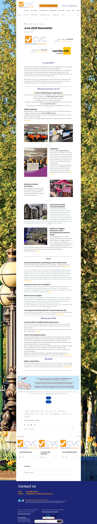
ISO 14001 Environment (45, 14)
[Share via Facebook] (24, 424)
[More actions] (72, 24)
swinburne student (35, 411)
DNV (47, 413)
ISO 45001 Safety (55, 14)
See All (78, 436)
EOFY (46, 411)
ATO (55, 411)
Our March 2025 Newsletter (45, 453)
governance (27, 416)
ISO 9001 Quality (33, 14)
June (51, 411)
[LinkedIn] (19, 500)
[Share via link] (34, 424)
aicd (67, 413)
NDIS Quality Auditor (29, 413)
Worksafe (27, 411)
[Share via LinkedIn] (31, 424)
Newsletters (37, 420)
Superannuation (61, 411)
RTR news (32, 420)
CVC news (26, 14)
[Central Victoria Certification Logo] (27, 444)
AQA (37, 413)
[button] (34, 10)
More (63, 14)
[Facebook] (22, 500)
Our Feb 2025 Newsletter (69, 452)
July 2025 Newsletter (25, 452)
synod (63, 413)
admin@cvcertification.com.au (39, 494)
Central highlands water (55, 413)
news (42, 411)
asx (71, 413)
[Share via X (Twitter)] (28, 424)
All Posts (19, 14)
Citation (42, 413)
